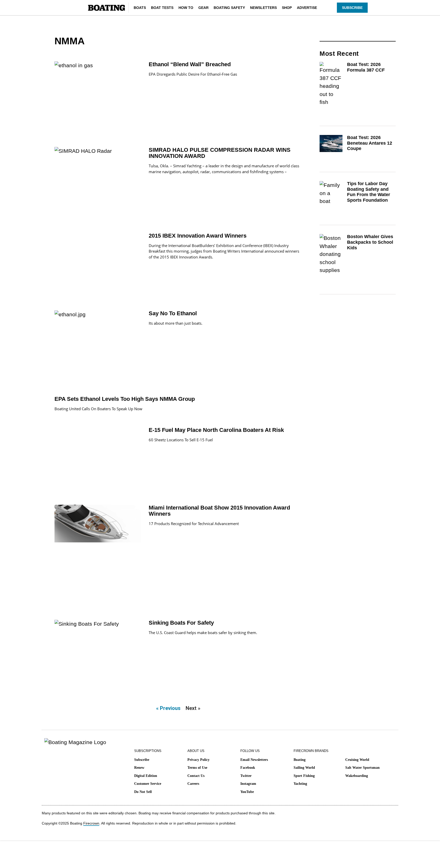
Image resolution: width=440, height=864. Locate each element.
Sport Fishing (304, 776)
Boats (140, 8)
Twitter (246, 776)
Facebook (247, 768)
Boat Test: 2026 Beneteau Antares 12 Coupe (369, 143)
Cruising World (357, 760)
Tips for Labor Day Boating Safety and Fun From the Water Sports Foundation (368, 192)
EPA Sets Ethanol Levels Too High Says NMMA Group (124, 399)
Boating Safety (229, 8)
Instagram (248, 784)
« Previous (168, 708)
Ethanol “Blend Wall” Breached (190, 64)
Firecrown (91, 823)
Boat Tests (162, 8)
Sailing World (304, 768)
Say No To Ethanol (173, 313)
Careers (193, 784)
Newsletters (263, 8)
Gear (203, 8)
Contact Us (195, 776)
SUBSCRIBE (352, 8)
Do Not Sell (143, 792)
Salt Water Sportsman (362, 768)
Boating (300, 760)
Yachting (300, 784)
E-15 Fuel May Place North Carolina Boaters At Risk (216, 430)
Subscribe (141, 760)
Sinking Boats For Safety (181, 623)
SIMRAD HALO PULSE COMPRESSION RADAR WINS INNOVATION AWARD (220, 153)
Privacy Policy (198, 760)
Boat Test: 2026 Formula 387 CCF (366, 67)
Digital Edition (145, 776)
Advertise (307, 8)
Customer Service (147, 784)
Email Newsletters (254, 760)
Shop (287, 8)
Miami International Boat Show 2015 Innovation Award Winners (219, 510)
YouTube (247, 792)
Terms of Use (197, 768)
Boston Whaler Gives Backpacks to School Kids (370, 242)
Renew (139, 768)
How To (185, 8)
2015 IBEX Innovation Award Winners (197, 235)
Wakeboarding (356, 776)
